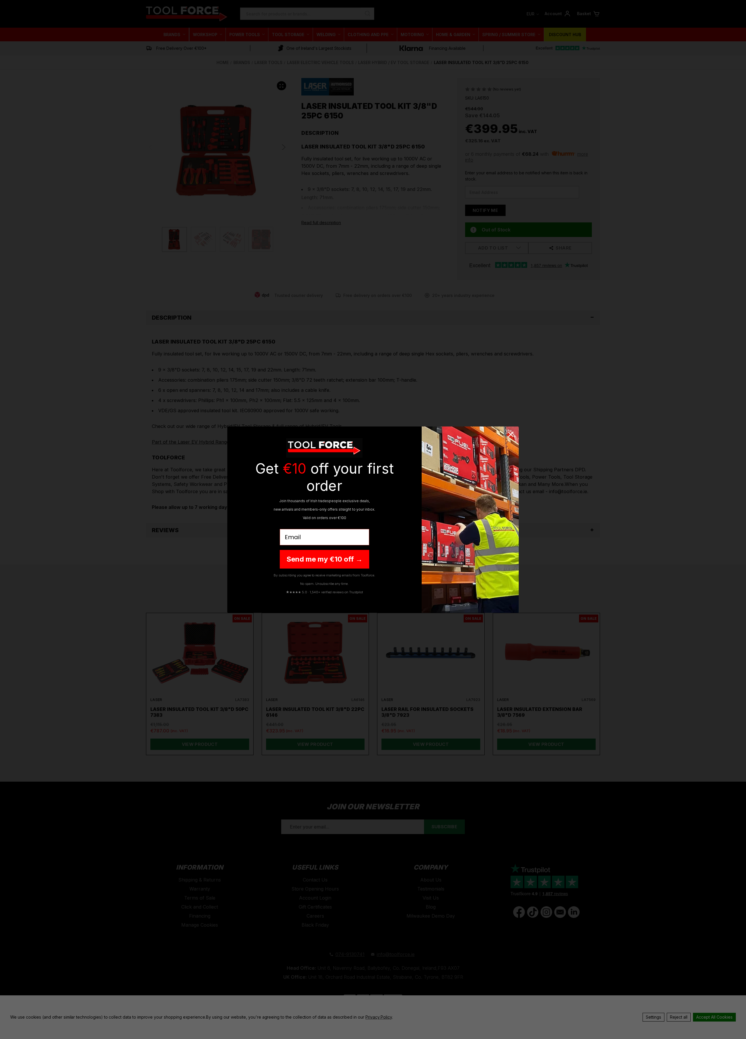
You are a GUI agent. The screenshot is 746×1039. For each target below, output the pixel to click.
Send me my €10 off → (324, 559)
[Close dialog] (510, 434)
